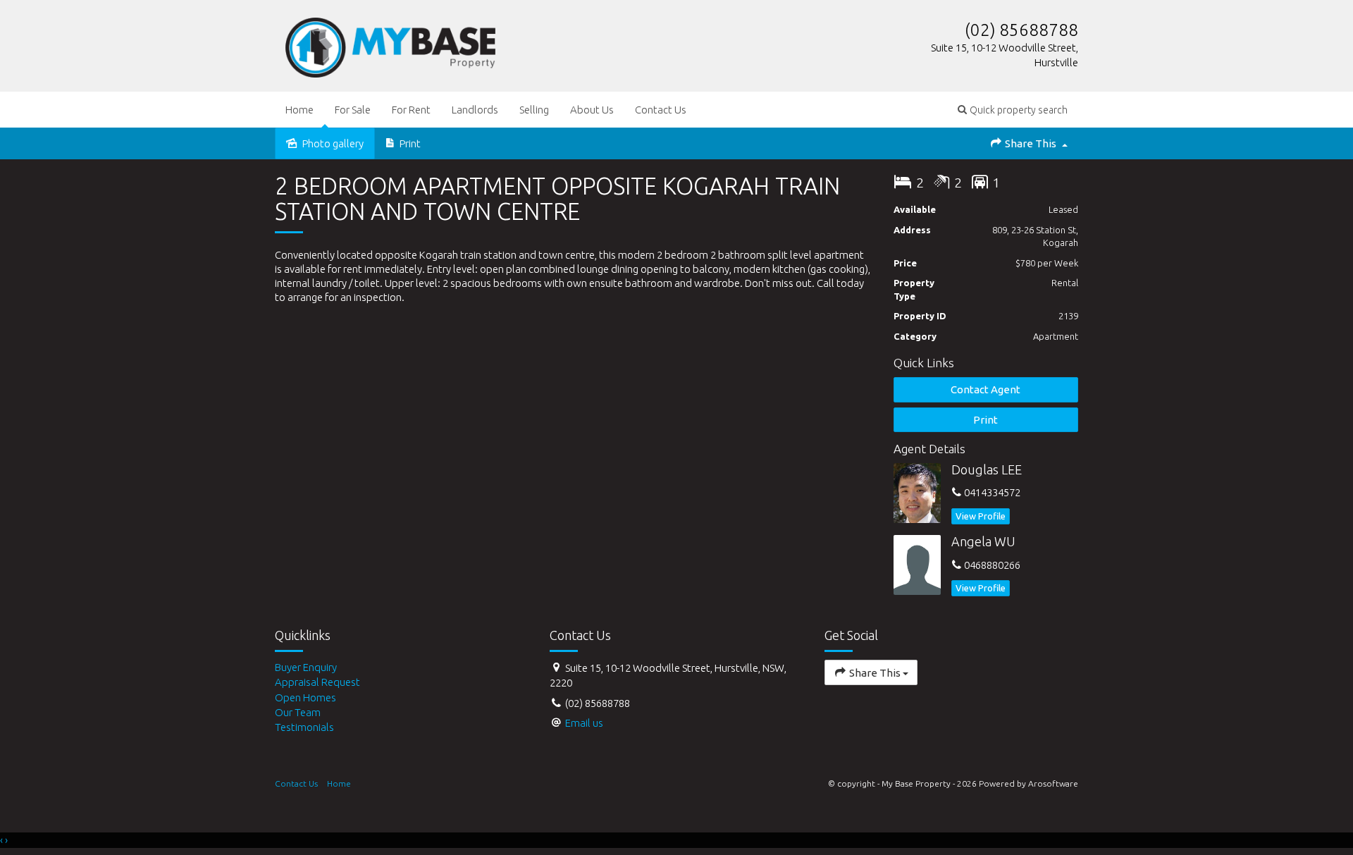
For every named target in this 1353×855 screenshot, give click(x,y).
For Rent (411, 110)
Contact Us (660, 110)
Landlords (475, 110)
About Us (592, 110)
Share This (1030, 143)
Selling (534, 110)
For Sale (353, 110)
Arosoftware (1053, 783)
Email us (584, 723)
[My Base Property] (390, 45)
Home (299, 110)
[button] (1012, 110)
